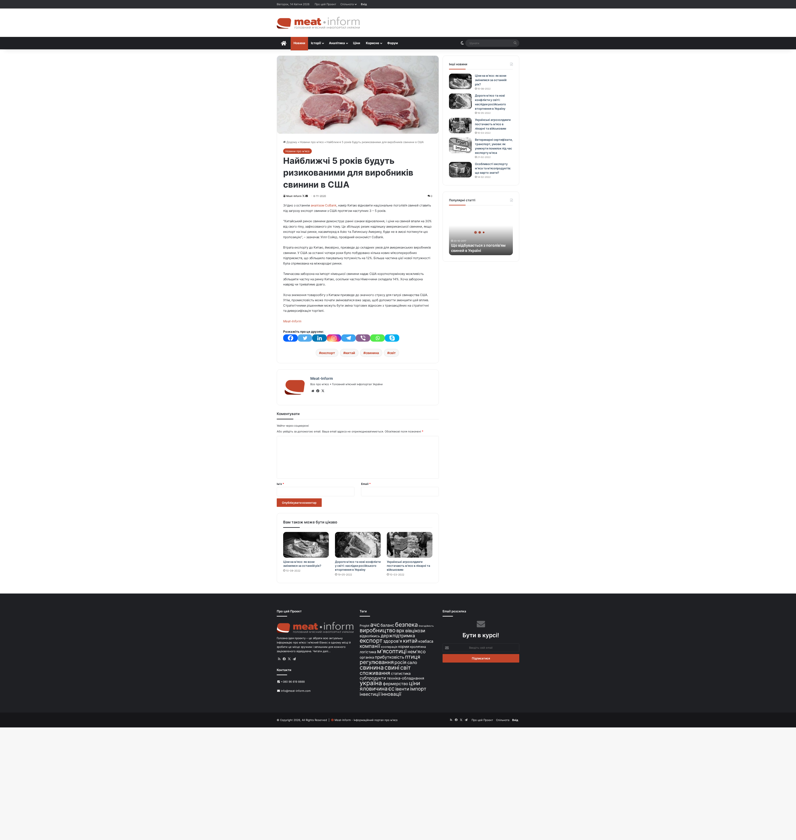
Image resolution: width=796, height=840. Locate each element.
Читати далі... (322, 651)
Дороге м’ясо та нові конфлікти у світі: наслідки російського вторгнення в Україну (358, 565)
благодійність (426, 626)
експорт (328, 353)
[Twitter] (305, 338)
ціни (414, 683)
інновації (391, 694)
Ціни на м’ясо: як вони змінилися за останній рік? (490, 80)
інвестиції (370, 694)
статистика (401, 673)
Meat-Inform (294, 196)
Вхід (364, 4)
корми (403, 646)
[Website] (312, 390)
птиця (412, 656)
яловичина (374, 688)
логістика (368, 652)
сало (412, 662)
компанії (370, 646)
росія (400, 662)
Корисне (372, 43)
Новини (299, 43)
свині (392, 667)
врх (400, 631)
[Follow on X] (303, 196)
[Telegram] (348, 338)
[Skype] (392, 338)
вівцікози (415, 630)
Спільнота (347, 4)
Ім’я (280, 484)
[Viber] (363, 338)
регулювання (377, 662)
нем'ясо (417, 651)
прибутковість (389, 657)
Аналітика (337, 43)
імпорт (418, 689)
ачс (375, 624)
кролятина (418, 647)
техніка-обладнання (405, 678)
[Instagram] (334, 338)
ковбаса (425, 641)
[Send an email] (306, 196)
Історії (316, 43)
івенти (402, 689)
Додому (291, 142)
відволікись (370, 636)
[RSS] (279, 659)
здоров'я (392, 641)
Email (366, 484)
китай (350, 353)
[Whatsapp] (377, 338)
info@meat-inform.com (295, 690)
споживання (375, 673)
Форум (392, 43)
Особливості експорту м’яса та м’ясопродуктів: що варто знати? (493, 168)
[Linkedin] (319, 338)
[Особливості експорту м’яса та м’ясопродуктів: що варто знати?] (460, 169)
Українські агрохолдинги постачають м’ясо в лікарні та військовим (408, 565)
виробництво (378, 630)
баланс (387, 625)
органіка (367, 657)
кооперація (389, 646)
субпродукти (373, 678)
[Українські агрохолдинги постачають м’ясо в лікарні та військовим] (409, 545)
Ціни (356, 43)
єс (391, 688)
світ (392, 353)
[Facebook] (290, 338)
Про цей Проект (325, 4)
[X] (322, 390)
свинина (372, 353)
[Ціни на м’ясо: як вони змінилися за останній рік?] (306, 545)
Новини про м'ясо (312, 142)
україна (371, 683)
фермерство (395, 683)
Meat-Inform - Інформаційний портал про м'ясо (366, 720)
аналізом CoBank (323, 205)
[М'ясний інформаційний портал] (318, 23)
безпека (406, 624)
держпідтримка (398, 635)
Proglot (364, 625)
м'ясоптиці (392, 651)
